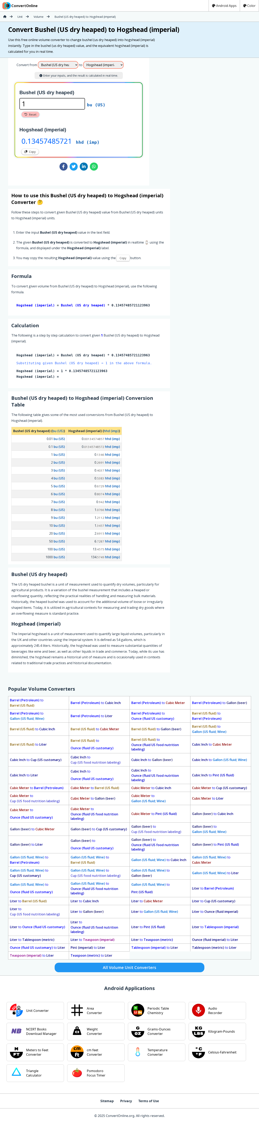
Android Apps (226, 5)
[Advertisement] (182, 120)
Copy (32, 152)
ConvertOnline (24, 5)
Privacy (126, 1101)
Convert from (27, 65)
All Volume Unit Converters (129, 967)
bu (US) (96, 104)
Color (251, 5)
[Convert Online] (5, 17)
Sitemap (107, 1101)
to (27, 703)
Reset (32, 114)
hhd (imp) (88, 142)
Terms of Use (148, 1101)
